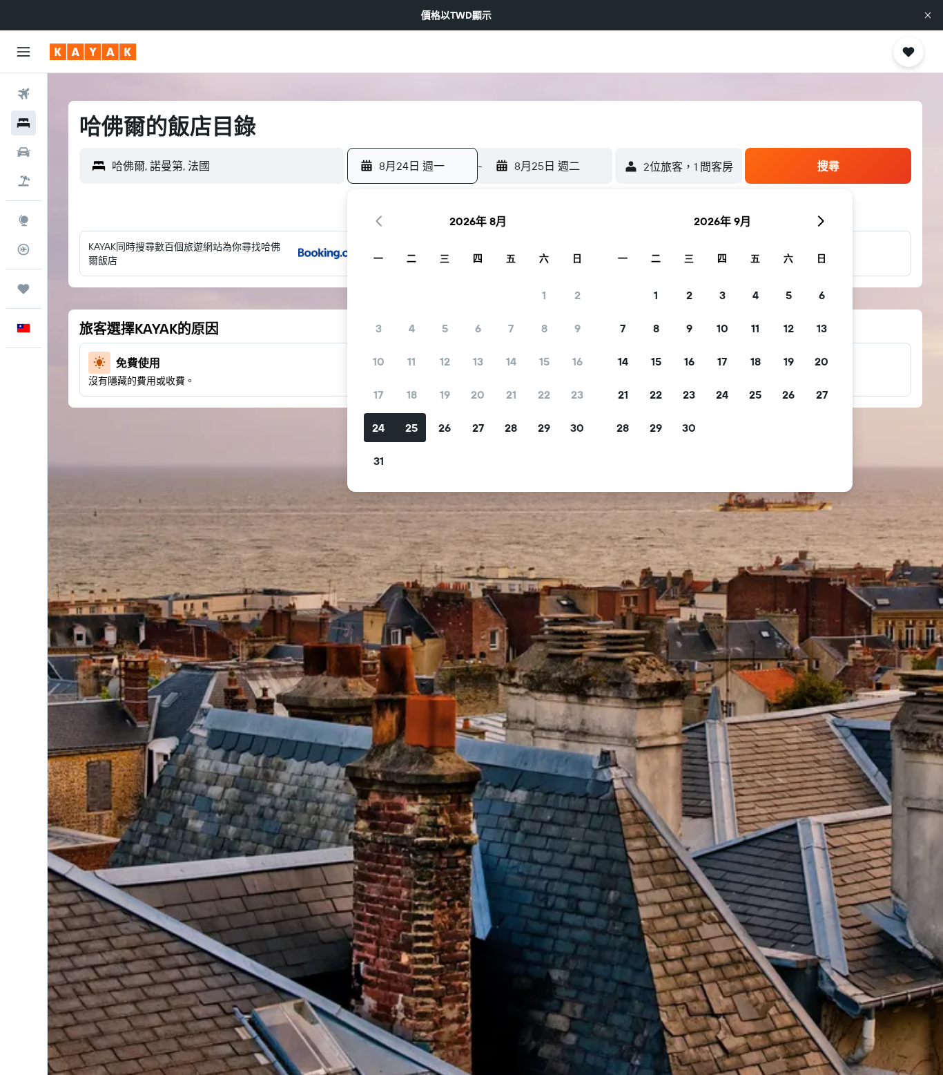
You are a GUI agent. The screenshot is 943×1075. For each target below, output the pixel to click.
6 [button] (478, 328)
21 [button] (511, 394)
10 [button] (379, 361)
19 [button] (445, 394)
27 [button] (478, 428)
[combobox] (225, 165)
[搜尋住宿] (23, 123)
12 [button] (445, 361)
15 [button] (544, 361)
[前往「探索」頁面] (23, 220)
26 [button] (444, 428)
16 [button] (577, 361)
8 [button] (544, 328)
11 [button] (411, 361)
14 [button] (511, 361)
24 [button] (378, 428)
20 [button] (478, 394)
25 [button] (411, 428)
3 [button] (379, 328)
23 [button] (577, 394)
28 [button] (511, 428)
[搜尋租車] (23, 152)
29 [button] (544, 428)
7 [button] (511, 328)
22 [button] (544, 394)
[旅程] (23, 289)
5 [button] (445, 328)
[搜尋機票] (23, 94)
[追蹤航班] (23, 249)
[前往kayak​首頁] (93, 52)
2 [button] (577, 295)
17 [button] (378, 394)
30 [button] (577, 428)
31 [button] (378, 461)
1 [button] (544, 295)
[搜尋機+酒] (23, 181)
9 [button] (577, 328)
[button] (928, 15)
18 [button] (412, 394)
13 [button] (478, 361)
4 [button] (412, 328)
